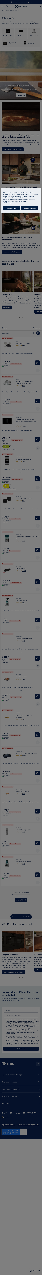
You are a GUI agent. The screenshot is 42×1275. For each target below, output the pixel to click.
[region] (21, 200)
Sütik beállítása (11, 208)
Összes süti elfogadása (29, 208)
